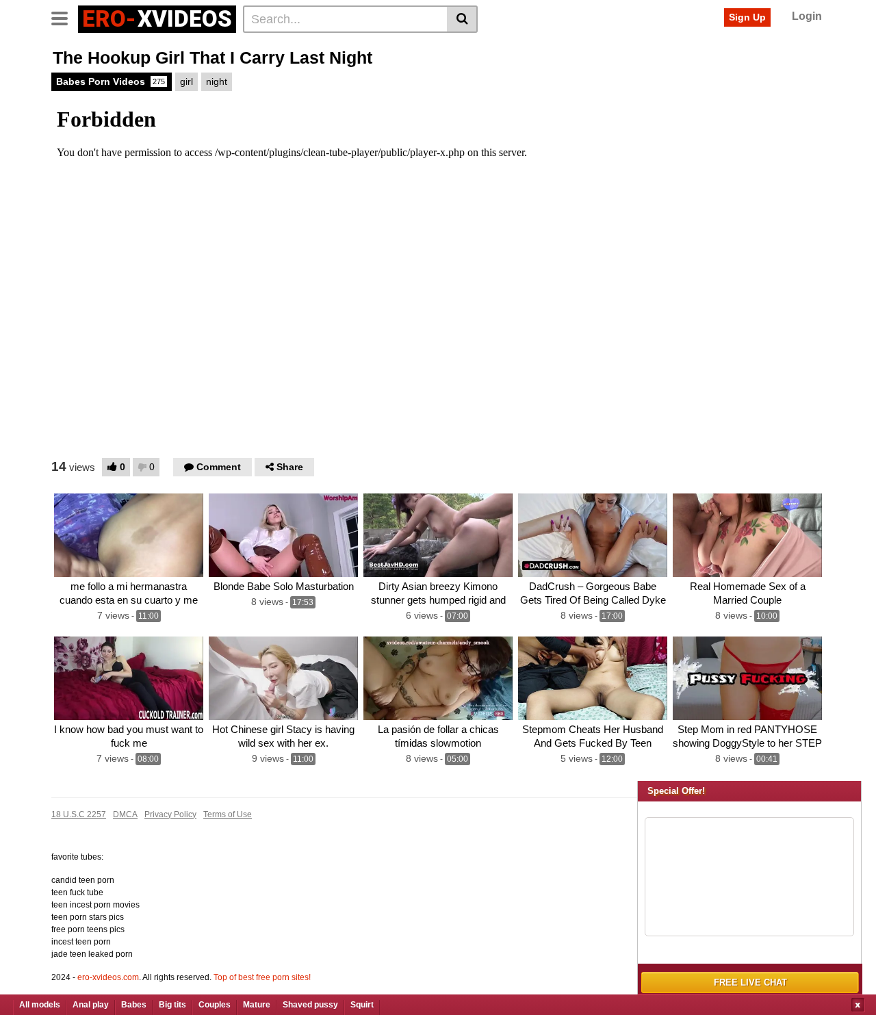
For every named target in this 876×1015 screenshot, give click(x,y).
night (216, 81)
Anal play (91, 1005)
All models (39, 1005)
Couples (214, 1005)
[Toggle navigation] (64, 17)
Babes (133, 1005)
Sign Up (747, 17)
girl (186, 81)
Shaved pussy (310, 1005)
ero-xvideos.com (108, 977)
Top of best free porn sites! (262, 977)
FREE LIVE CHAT (750, 982)
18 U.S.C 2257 (78, 814)
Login (807, 16)
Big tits (172, 1005)
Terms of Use (227, 814)
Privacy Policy (170, 814)
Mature (256, 1005)
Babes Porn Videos (110, 81)
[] (462, 19)
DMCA (125, 814)
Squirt (362, 1005)
